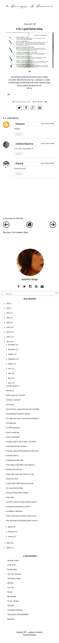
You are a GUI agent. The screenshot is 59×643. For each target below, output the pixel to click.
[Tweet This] (19, 108)
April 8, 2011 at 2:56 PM (47, 123)
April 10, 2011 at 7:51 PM (47, 143)
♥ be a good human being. (14, 488)
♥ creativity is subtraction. (14, 511)
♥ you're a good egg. (12, 432)
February (11, 531)
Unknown (20, 124)
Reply (18, 134)
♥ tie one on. (10, 390)
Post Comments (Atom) (20, 232)
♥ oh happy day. (11, 423)
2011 (7, 341)
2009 (8, 548)
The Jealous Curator (14, 578)
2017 (8, 313)
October (10, 354)
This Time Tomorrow (14, 574)
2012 (8, 337)
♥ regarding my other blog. (14, 460)
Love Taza (10, 587)
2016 (8, 318)
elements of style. (13, 560)
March (10, 527)
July (9, 368)
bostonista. (11, 619)
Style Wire (10, 605)
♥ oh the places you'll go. (14, 469)
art (36, 102)
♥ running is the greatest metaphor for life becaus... (23, 451)
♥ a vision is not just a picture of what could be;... (22, 502)
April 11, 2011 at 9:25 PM (47, 163)
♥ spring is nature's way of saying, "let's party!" (21, 441)
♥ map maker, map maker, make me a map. (20, 474)
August (10, 364)
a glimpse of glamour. (35, 632)
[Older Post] (53, 227)
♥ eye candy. (10, 497)
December (11, 344)
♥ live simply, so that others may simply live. (20, 465)
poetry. (39, 102)
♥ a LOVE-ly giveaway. (13, 427)
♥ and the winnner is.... (13, 386)
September (12, 359)
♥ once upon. (10, 404)
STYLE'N (19, 163)
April (9, 383)
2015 (8, 322)
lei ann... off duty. (13, 601)
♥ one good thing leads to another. (17, 492)
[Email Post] (8, 94)
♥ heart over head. (12, 478)
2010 (8, 543)
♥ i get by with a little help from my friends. (20, 483)
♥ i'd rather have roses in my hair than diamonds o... (23, 418)
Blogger (33, 634)
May (9, 378)
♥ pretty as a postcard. (13, 400)
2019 (8, 303)
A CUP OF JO (11, 565)
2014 (8, 327)
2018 (8, 308)
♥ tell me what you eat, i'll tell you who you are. (21, 516)
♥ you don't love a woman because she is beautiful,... (23, 409)
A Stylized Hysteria (24, 144)
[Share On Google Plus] (33, 108)
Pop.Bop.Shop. (12, 569)
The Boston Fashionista (15, 610)
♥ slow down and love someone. (16, 446)
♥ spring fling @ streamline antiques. (18, 413)
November (11, 349)
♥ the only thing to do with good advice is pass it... (22, 520)
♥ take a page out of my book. (15, 395)
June (9, 373)
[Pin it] (40, 108)
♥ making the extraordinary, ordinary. (18, 506)
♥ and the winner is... (13, 455)
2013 (8, 332)
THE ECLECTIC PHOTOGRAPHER (17, 614)
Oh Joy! (9, 592)
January (10, 536)
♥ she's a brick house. (13, 437)
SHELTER (10, 583)
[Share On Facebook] (26, 108)
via (29, 71)
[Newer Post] (6, 227)
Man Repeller (11, 596)
